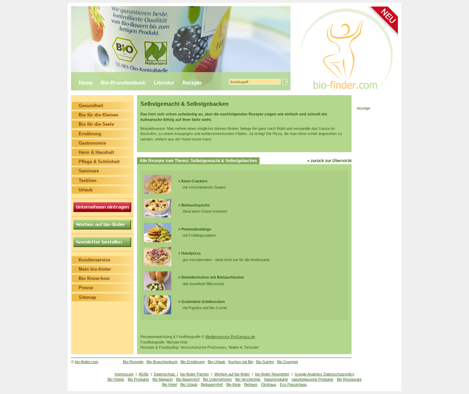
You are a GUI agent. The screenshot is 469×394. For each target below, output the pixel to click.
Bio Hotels (115, 379)
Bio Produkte (138, 379)
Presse (86, 287)
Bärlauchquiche (195, 205)
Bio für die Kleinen (98, 114)
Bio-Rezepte (133, 362)
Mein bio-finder (95, 269)
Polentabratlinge (196, 229)
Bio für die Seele (96, 124)
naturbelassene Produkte (312, 379)
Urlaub (86, 189)
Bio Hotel (169, 384)
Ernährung (90, 133)
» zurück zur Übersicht (329, 160)
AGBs (144, 374)
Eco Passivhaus (293, 384)
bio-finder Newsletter (272, 374)
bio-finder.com (86, 362)
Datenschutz (165, 374)
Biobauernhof (212, 384)
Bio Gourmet (287, 362)
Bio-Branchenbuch (123, 83)
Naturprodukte (276, 379)
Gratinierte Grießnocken (203, 302)
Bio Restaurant (349, 379)
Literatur (164, 83)
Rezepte (192, 83)
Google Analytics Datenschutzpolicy (324, 374)
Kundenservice (94, 259)
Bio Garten (265, 362)
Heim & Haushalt (96, 152)
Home (86, 83)
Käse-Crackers (194, 181)
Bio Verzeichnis (248, 379)
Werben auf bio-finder (232, 374)
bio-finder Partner (194, 374)
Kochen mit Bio (240, 362)
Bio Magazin (162, 379)
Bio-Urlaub (216, 362)
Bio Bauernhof (187, 379)
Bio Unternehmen (217, 379)
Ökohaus (268, 384)
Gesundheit (91, 105)
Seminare (89, 170)
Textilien (87, 180)
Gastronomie (92, 143)
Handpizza (191, 253)
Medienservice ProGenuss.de (230, 337)
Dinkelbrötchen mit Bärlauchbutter (212, 277)
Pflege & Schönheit (99, 161)
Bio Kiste (233, 384)
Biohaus (251, 384)
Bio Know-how (94, 278)
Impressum (124, 374)
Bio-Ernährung (193, 362)
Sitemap (87, 297)
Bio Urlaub (188, 384)
